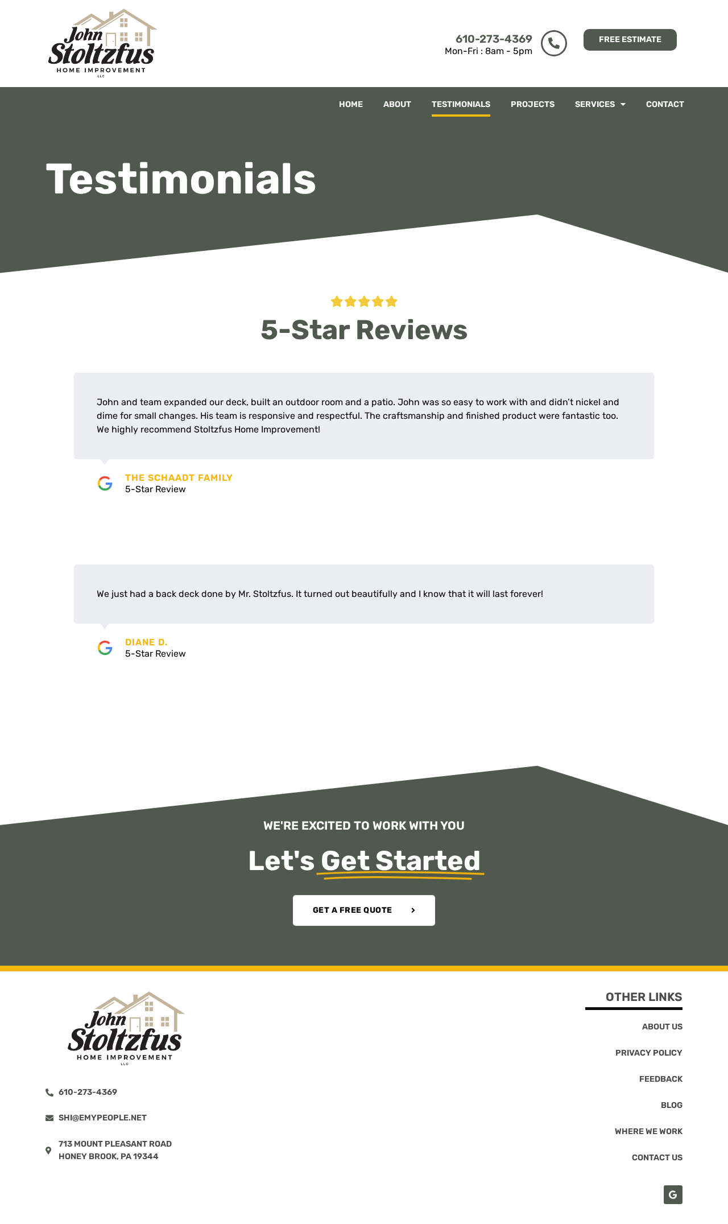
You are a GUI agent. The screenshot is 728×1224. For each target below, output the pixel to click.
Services (595, 104)
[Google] (673, 1194)
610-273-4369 (494, 39)
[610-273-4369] (554, 43)
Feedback (660, 1079)
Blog (671, 1105)
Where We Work (648, 1131)
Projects (533, 104)
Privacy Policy (648, 1053)
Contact (665, 104)
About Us (662, 1027)
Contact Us (657, 1158)
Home (351, 104)
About (397, 104)
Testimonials (461, 104)
